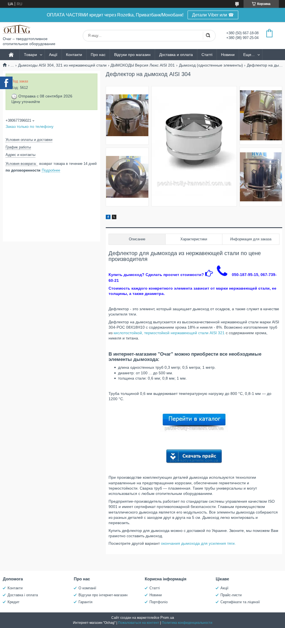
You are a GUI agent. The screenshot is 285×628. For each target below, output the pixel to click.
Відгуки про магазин (132, 54)
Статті (207, 54)
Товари (30, 54)
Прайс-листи (231, 595)
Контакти (74, 54)
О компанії (87, 588)
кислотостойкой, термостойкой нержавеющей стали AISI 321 (169, 333)
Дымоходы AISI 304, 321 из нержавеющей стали (62, 65)
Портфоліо (158, 602)
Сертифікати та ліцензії (240, 602)
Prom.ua (167, 617)
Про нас (98, 54)
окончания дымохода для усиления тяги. (198, 543)
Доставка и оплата (176, 54)
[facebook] (108, 218)
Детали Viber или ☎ (213, 15)
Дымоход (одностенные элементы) (211, 65)
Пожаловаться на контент (138, 623)
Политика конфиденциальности (187, 623)
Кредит (13, 602)
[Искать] (208, 36)
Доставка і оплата (23, 595)
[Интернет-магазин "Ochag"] (17, 29)
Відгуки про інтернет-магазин (102, 595)
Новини (228, 54)
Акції (53, 54)
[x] (114, 218)
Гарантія (85, 602)
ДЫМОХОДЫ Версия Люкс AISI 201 (142, 65)
